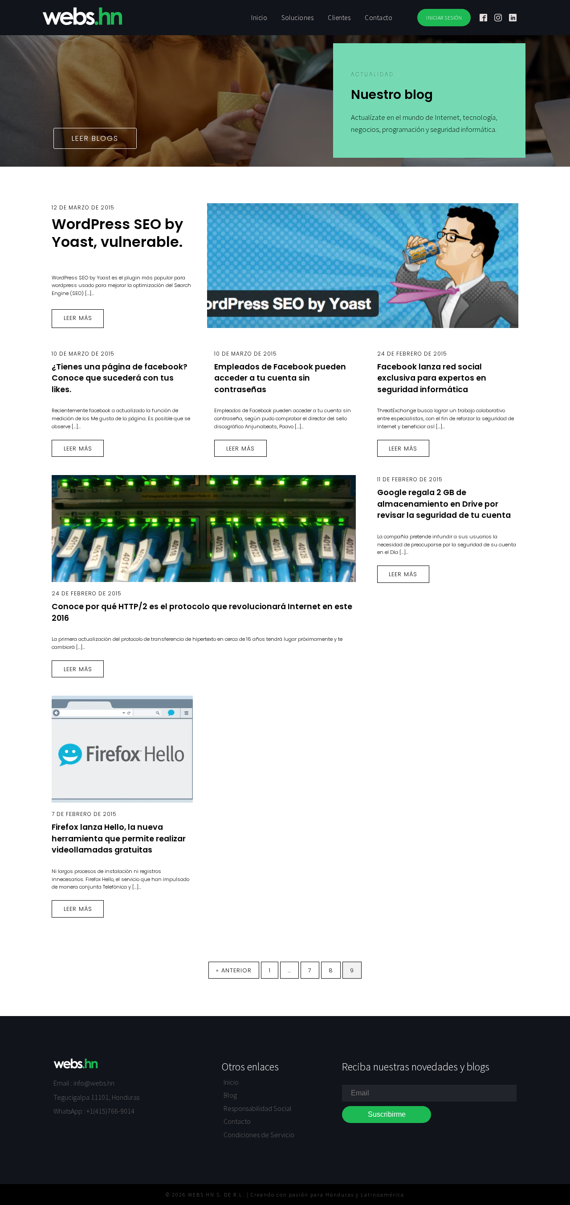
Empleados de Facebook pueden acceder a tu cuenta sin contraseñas (280, 378)
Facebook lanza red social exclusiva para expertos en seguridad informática (431, 378)
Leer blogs (95, 138)
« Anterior (234, 970)
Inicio (231, 1082)
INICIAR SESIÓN (444, 17)
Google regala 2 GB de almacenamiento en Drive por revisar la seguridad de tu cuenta (444, 504)
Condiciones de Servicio (259, 1134)
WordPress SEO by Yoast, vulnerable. (117, 233)
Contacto (237, 1121)
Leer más (78, 318)
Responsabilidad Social (258, 1108)
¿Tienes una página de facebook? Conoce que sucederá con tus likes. (119, 378)
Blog (230, 1094)
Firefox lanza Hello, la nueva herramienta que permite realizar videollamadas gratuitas (119, 838)
